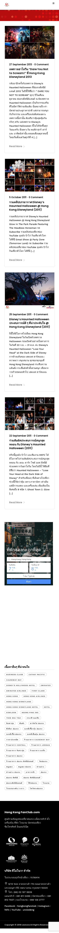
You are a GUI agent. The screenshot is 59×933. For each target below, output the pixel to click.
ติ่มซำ (22, 723)
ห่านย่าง (40, 767)
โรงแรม (46, 783)
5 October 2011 (17, 197)
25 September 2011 (20, 314)
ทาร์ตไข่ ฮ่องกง (37, 723)
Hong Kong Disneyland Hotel (22, 707)
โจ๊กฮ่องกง (32, 783)
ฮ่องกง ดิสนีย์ (12, 777)
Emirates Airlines (16, 691)
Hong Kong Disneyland (18, 702)
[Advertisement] (29, 628)
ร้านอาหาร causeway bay (37, 739)
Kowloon (11, 712)
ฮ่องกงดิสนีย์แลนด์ (14, 783)
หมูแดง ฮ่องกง (24, 767)
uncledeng (28, 909)
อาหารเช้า (30, 772)
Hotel (47, 707)
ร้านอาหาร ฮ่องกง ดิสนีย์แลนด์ (20, 761)
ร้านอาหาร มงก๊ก (37, 750)
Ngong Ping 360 (30, 712)
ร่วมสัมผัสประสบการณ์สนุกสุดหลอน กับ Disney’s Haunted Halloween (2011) (27, 444)
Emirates (46, 685)
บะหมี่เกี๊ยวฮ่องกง (13, 734)
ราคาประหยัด (12, 739)
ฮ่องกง (44, 772)
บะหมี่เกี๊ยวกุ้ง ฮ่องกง (33, 729)
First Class (38, 691)
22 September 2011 (20, 435)
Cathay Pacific (37, 674)
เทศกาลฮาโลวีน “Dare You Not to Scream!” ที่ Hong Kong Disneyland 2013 (28, 73)
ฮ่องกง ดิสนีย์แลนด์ (32, 777)
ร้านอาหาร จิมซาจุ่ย (15, 750)
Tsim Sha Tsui (13, 718)
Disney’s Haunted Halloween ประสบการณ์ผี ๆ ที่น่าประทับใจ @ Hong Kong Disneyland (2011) (29, 323)
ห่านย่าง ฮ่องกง (13, 772)
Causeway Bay (14, 680)
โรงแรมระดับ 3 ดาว (15, 788)
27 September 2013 (20, 64)
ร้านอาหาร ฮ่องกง (14, 756)
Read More (15, 146)
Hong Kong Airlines (34, 696)
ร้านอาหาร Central (16, 745)
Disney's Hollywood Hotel (20, 685)
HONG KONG (12, 696)
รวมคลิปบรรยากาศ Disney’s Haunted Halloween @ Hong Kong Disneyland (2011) (29, 206)
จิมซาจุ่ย (10, 723)
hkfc (7, 909)
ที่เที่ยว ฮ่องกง (12, 729)
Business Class (14, 674)
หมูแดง (9, 767)
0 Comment (41, 64)
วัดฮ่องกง (43, 761)
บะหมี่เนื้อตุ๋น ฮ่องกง (36, 734)
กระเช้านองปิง (33, 718)
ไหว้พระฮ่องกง (36, 788)
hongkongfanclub (26, 906)
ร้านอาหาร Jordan (40, 745)
